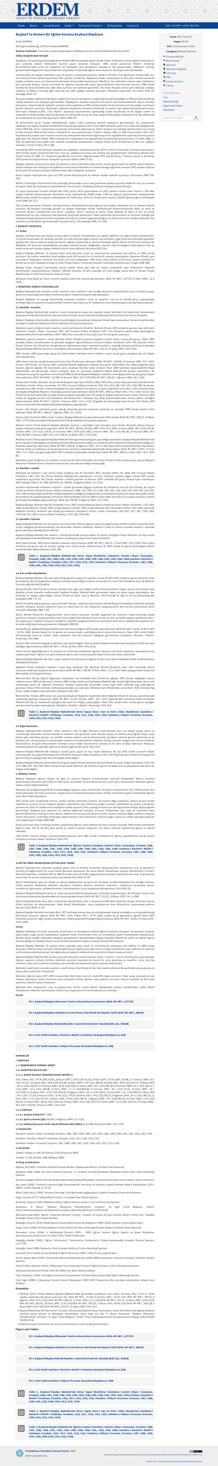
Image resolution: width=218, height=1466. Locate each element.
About (33, 25)
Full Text (171, 73)
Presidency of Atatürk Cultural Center (47, 1450)
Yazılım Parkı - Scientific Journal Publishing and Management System (174, 1461)
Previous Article (175, 56)
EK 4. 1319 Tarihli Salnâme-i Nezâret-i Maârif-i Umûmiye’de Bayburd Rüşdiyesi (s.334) (77, 1034)
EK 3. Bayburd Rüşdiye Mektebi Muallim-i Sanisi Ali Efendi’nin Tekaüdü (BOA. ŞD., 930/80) (79, 1023)
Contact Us (133, 25)
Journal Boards (51, 25)
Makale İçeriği (170, 101)
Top (165, 97)
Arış (45, 1455)
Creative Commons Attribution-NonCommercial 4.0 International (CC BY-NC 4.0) (169, 1454)
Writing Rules (114, 25)
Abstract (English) (176, 69)
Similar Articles (174, 81)
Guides (68, 25)
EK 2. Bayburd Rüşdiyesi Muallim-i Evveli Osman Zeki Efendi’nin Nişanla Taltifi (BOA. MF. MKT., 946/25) (86, 1012)
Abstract (171, 64)
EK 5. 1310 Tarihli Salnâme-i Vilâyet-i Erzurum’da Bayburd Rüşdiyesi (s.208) (71, 1046)
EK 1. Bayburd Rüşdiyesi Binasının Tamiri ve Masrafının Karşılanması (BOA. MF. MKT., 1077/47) (81, 1001)
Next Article (172, 60)
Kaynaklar (168, 109)
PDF (168, 77)
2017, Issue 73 (184, 36)
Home (21, 25)
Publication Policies (90, 25)
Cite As (170, 85)
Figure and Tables (172, 105)
